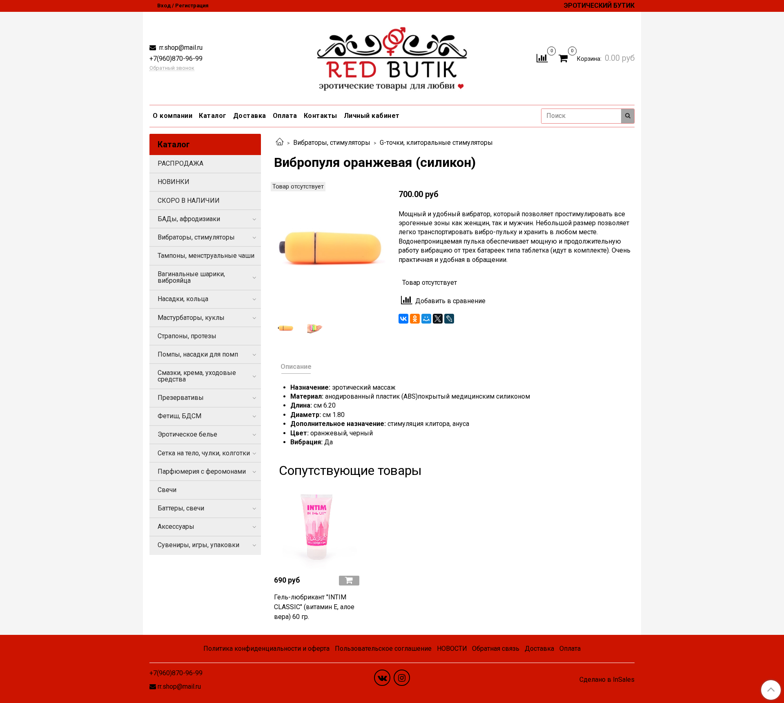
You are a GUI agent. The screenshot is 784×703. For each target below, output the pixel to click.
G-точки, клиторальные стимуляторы (436, 142)
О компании (172, 116)
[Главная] (280, 142)
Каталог (213, 116)
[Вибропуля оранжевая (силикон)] (329, 247)
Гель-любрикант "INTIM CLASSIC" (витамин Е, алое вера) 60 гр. (314, 607)
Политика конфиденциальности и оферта (266, 648)
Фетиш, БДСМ (179, 416)
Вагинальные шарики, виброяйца (191, 277)
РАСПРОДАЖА (180, 163)
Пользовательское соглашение (383, 648)
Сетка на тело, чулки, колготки (204, 453)
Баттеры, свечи (181, 508)
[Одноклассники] (415, 319)
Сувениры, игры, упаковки (198, 545)
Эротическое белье (187, 434)
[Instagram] (402, 678)
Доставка (249, 116)
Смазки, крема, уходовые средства (197, 376)
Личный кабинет (372, 116)
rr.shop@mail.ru (180, 47)
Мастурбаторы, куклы (191, 318)
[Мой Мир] (426, 319)
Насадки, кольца (183, 299)
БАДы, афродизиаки (189, 219)
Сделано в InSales (607, 679)
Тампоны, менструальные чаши (206, 255)
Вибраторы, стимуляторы (331, 142)
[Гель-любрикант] (316, 526)
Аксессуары (176, 526)
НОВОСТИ (452, 648)
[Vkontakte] (382, 678)
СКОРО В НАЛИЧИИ (189, 200)
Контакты (320, 116)
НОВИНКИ (173, 182)
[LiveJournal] (449, 319)
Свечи (167, 490)
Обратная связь (495, 648)
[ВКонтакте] (403, 319)
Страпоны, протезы (187, 336)
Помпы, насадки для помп (198, 354)
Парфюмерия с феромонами (202, 471)
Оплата (285, 116)
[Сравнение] (542, 58)
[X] (438, 319)
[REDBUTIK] (392, 56)
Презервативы (181, 397)
